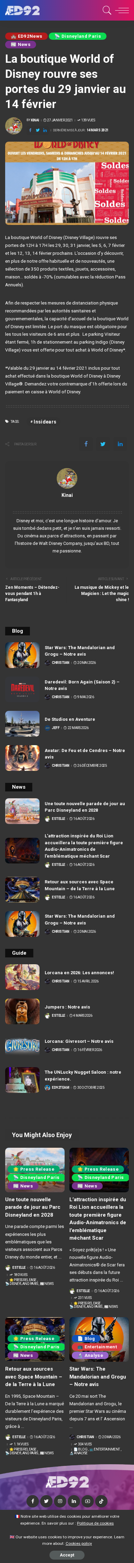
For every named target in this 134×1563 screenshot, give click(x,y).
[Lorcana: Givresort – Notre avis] (22, 1046)
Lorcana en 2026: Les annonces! (79, 972)
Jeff (55, 728)
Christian (60, 663)
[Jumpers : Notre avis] (22, 1011)
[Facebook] (30, 130)
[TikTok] (101, 1501)
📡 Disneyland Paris (77, 36)
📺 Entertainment (97, 1346)
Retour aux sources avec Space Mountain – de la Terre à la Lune (33, 1376)
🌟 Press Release (33, 1169)
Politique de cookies (95, 1523)
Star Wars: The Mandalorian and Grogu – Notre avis (97, 1376)
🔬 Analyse (90, 1355)
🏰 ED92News (26, 36)
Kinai (35, 120)
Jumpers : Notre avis (67, 1007)
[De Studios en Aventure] (22, 724)
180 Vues (20, 1275)
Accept (67, 1555)
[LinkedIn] (74, 1501)
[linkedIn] (45, 130)
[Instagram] (60, 1501)
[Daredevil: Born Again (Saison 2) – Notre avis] (22, 689)
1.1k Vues (21, 1444)
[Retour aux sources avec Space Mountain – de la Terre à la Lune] (22, 890)
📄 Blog (86, 1338)
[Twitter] (38, 130)
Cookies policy (79, 1543)
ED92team (60, 1087)
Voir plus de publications (67, 503)
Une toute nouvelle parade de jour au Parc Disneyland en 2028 (32, 1207)
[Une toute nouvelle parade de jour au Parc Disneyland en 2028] (22, 811)
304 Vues (85, 1444)
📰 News (21, 44)
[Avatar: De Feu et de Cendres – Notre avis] (22, 758)
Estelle (58, 819)
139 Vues (88, 120)
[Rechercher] (106, 10)
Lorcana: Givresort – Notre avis (79, 1041)
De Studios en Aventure (70, 719)
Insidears (45, 422)
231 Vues (85, 1298)
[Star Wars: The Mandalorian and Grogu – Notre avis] (22, 655)
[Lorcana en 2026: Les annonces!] (22, 977)
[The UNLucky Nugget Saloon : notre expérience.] (22, 1080)
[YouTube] (87, 1501)
